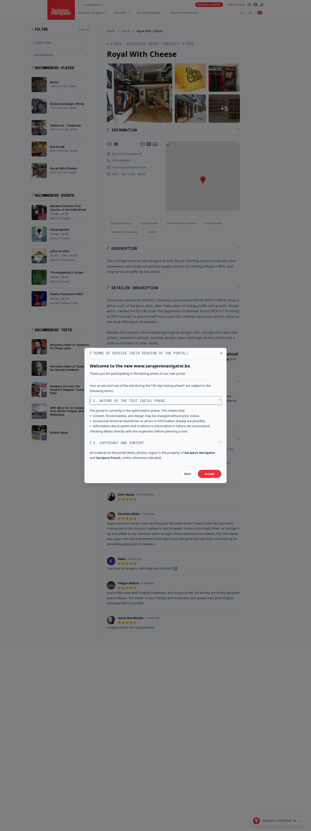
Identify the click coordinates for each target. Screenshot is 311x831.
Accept (210, 474)
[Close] (221, 353)
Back (187, 474)
